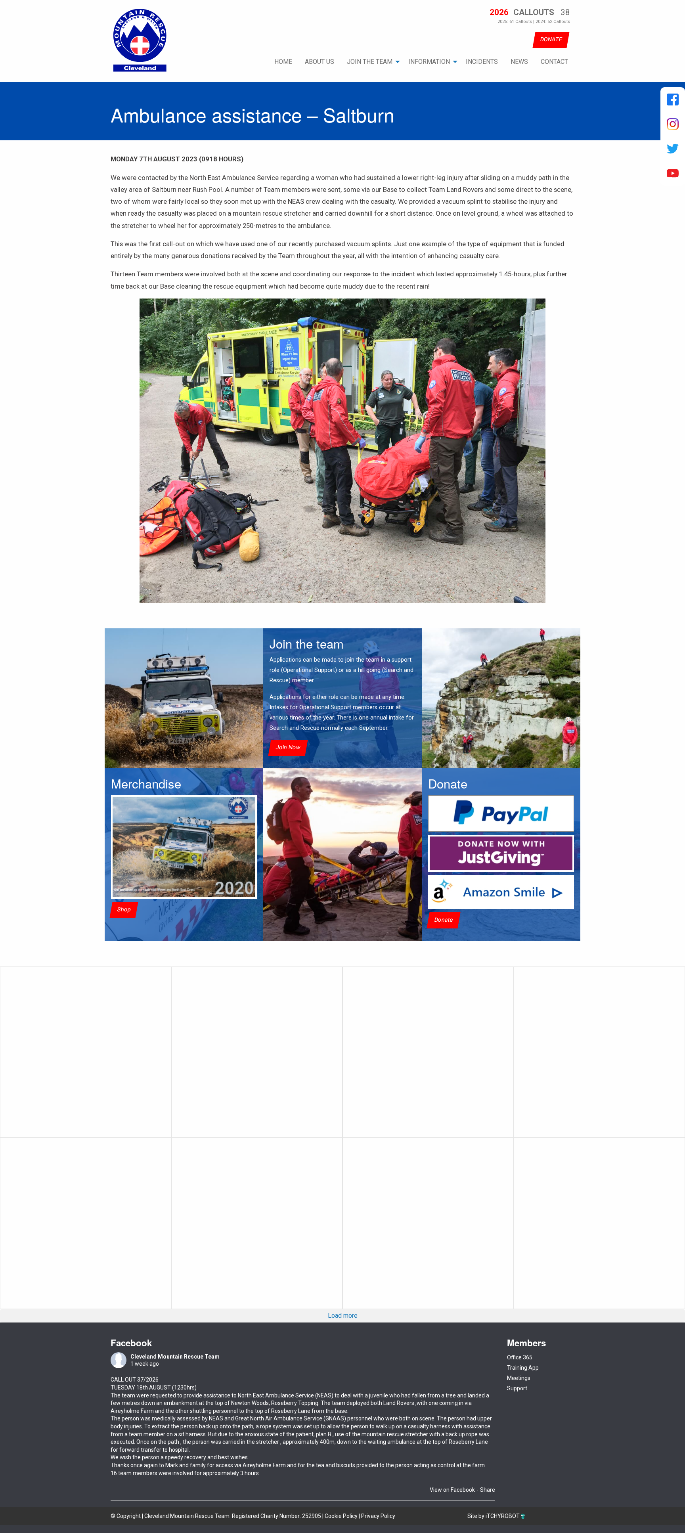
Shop (124, 909)
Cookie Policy (341, 1516)
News (519, 61)
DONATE (551, 39)
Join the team (369, 61)
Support (517, 1388)
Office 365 (519, 1357)
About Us (319, 61)
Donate (443, 920)
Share (487, 1490)
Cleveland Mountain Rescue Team (175, 1356)
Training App (523, 1368)
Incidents (482, 61)
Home (283, 61)
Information (429, 61)
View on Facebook (452, 1490)
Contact (554, 61)
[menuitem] (283, 61)
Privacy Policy (378, 1516)
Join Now (288, 747)
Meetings (518, 1378)
